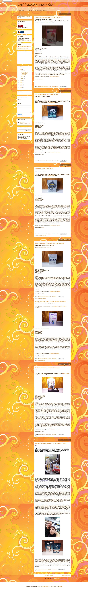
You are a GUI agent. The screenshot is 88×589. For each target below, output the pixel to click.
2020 (21, 69)
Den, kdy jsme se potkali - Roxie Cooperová (48, 17)
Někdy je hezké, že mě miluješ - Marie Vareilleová (50, 301)
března (22, 76)
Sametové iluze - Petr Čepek (44, 168)
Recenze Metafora (41, 360)
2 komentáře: (54, 569)
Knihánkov (22, 122)
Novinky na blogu (50, 7)
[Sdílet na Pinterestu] (65, 86)
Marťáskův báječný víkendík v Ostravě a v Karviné (50, 443)
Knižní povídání (22, 7)
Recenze (30, 10)
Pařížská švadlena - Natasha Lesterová (47, 368)
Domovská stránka (49, 575)
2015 (21, 87)
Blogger (60, 586)
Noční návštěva (52, 102)
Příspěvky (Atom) (56, 578)
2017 (21, 84)
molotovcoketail (45, 586)
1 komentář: (54, 296)
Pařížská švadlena (65, 373)
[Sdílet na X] (63, 86)
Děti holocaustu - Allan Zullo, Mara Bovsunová (49, 243)
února (22, 78)
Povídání (66, 7)
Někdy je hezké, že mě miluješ (59, 306)
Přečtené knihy (22, 10)
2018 (21, 82)
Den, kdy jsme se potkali (46, 21)
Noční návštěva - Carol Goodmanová (46, 94)
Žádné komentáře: (55, 86)
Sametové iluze (51, 175)
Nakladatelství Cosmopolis (55, 152)
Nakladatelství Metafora (54, 76)
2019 (21, 80)
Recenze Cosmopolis (42, 235)
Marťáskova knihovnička (25, 46)
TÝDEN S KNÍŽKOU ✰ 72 (25, 123)
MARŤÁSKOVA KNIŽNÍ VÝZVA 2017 (35, 7)
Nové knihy (59, 7)
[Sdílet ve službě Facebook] (64, 86)
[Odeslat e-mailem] (61, 86)
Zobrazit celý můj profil (23, 48)
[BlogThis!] (62, 86)
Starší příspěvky (66, 575)
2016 (21, 85)
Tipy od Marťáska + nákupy (41, 10)
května (22, 70)
